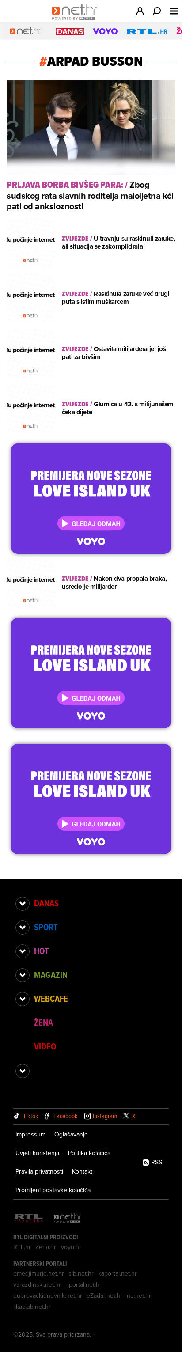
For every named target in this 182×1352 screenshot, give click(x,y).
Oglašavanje (71, 1134)
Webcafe (51, 998)
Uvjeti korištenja (37, 1152)
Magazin (51, 975)
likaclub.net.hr (32, 1306)
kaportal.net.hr (117, 1273)
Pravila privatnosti (39, 1171)
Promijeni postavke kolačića (53, 1189)
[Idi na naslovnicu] (77, 20)
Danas (46, 903)
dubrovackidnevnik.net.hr (47, 1295)
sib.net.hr (81, 1273)
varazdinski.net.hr (37, 1284)
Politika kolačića (89, 1152)
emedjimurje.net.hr (38, 1273)
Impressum (30, 1134)
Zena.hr (45, 1246)
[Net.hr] (67, 1218)
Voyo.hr (71, 1246)
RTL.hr (22, 1246)
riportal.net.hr (83, 1284)
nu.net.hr (139, 1295)
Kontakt (82, 1171)
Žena (43, 1022)
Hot (41, 951)
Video (45, 1046)
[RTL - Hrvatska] (28, 1218)
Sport (45, 927)
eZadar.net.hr (104, 1295)
